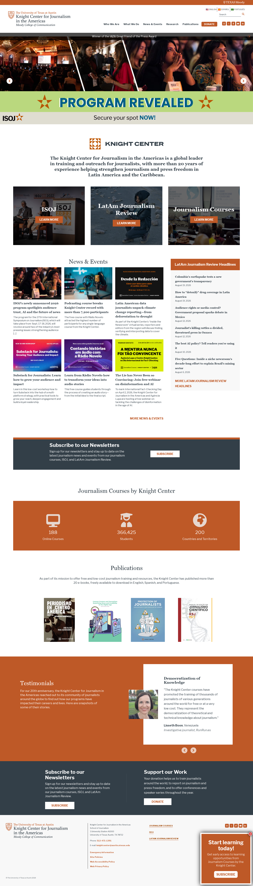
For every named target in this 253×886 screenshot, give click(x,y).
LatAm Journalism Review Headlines (205, 264)
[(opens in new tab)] (59, 620)
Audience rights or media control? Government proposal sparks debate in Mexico (201, 312)
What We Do (131, 24)
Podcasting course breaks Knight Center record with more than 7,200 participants (86, 308)
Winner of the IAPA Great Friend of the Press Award (124, 36)
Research (172, 24)
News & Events (152, 24)
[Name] (243, 14)
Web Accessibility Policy (102, 862)
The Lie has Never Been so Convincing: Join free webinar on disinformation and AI (138, 380)
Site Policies (96, 857)
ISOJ (151, 832)
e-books (83, 582)
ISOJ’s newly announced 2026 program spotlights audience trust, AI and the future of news (37, 308)
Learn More (49, 219)
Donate (209, 24)
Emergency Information (102, 852)
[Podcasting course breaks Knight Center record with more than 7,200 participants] (88, 283)
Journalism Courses (161, 826)
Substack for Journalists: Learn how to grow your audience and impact (37, 380)
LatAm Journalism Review (163, 838)
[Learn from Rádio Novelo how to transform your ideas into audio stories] (88, 355)
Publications (191, 24)
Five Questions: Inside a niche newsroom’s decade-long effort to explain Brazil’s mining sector (205, 363)
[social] (224, 23)
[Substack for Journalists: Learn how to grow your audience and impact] (37, 355)
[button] (249, 36)
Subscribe (165, 454)
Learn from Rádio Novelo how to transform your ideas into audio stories (87, 380)
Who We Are (111, 24)
